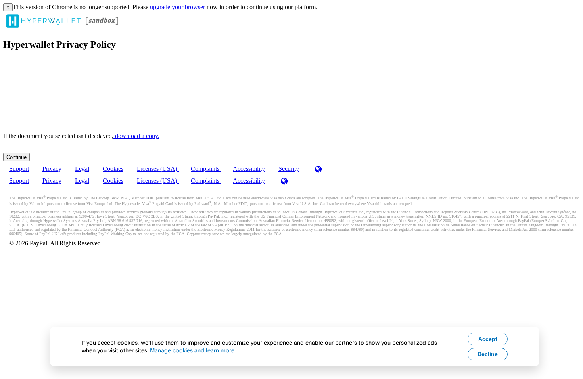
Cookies (113, 168)
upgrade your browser (177, 7)
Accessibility (249, 168)
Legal (82, 168)
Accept (487, 339)
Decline (488, 354)
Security (288, 168)
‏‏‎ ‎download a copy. (136, 135)
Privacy (51, 168)
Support (19, 168)
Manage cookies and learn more (192, 350)
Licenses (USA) (158, 168)
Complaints (206, 168)
